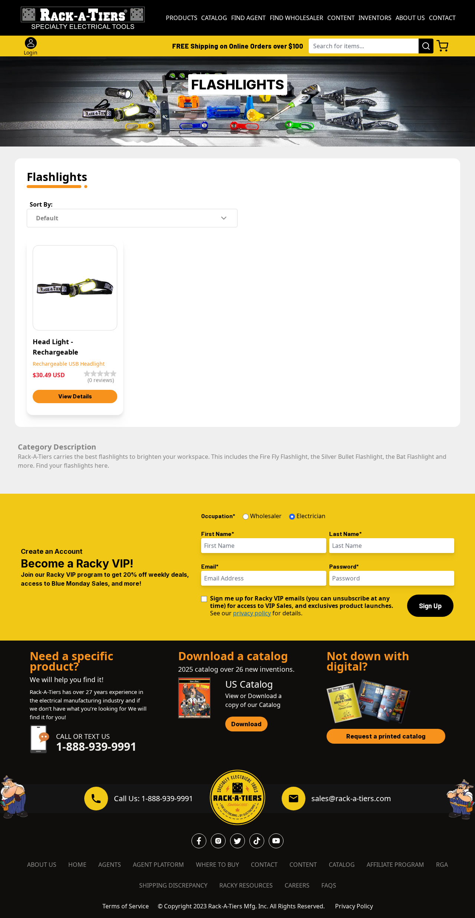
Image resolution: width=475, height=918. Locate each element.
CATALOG (342, 865)
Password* (344, 566)
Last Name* (345, 533)
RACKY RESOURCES (246, 885)
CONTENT (303, 865)
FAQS (328, 885)
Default (47, 218)
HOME (77, 865)
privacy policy (252, 613)
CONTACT (264, 865)
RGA (442, 865)
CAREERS (297, 885)
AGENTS (109, 865)
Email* (210, 566)
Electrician (311, 516)
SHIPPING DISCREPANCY (173, 885)
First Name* (217, 533)
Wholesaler (266, 516)
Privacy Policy (354, 906)
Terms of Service (125, 906)
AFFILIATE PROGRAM (395, 865)
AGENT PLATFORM (158, 865)
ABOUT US (41, 865)
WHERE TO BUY (217, 865)
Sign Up (430, 606)
